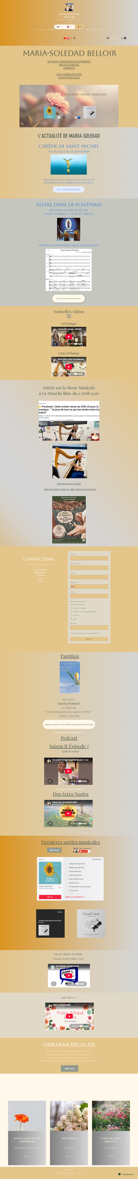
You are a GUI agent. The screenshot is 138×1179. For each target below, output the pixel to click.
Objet (72, 592)
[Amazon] (74, 38)
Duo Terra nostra (69, 74)
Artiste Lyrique (69, 64)
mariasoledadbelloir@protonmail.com (39, 564)
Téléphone (74, 582)
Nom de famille (75, 564)
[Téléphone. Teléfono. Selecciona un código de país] (73, 586)
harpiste (69, 67)
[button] (124, 38)
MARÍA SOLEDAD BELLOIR (69, 15)
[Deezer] (71, 38)
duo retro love (69, 77)
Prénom (73, 554)
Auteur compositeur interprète (69, 61)
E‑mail (72, 573)
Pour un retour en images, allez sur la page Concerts (70, 489)
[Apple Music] (68, 38)
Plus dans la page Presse (69, 483)
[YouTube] (65, 38)
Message (73, 623)
